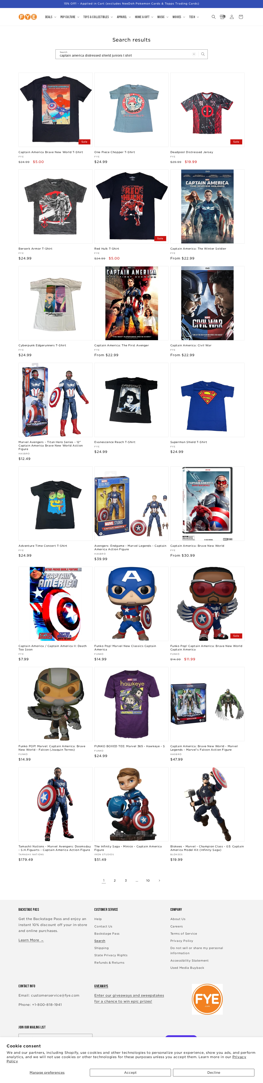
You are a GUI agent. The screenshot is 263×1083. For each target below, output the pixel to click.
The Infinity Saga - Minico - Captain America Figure (128, 848)
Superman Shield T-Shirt (188, 442)
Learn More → (31, 940)
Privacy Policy (181, 940)
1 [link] (104, 880)
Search (99, 940)
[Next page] (159, 880)
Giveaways (101, 986)
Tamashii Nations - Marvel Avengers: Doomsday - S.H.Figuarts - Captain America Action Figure (54, 848)
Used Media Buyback (187, 967)
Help (98, 919)
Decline (213, 1073)
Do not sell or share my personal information (196, 950)
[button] (50, 17)
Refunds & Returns (109, 962)
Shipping (101, 948)
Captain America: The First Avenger (121, 345)
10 (148, 880)
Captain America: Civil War (191, 345)
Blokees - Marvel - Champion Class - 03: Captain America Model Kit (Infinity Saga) (207, 848)
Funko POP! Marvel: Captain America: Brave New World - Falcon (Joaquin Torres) (51, 748)
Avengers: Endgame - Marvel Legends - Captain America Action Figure (130, 547)
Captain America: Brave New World (197, 545)
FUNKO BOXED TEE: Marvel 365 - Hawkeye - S (129, 746)
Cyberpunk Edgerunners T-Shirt (42, 345)
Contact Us (103, 926)
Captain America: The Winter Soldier (198, 248)
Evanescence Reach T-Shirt (114, 442)
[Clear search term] (193, 54)
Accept (130, 1073)
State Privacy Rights (110, 955)
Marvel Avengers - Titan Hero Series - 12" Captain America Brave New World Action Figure (50, 446)
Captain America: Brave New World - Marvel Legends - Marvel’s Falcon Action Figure (204, 748)
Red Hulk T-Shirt (106, 248)
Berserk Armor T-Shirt (35, 248)
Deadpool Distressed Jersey (191, 152)
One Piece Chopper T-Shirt (114, 152)
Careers (176, 926)
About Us (178, 919)
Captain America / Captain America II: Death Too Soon (52, 647)
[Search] (203, 54)
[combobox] (132, 54)
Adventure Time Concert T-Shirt (42, 545)
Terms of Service (183, 933)
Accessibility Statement (189, 960)
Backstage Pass (106, 933)
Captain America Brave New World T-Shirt (50, 152)
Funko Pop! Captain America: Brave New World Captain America (206, 647)
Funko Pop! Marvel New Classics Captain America (125, 647)
